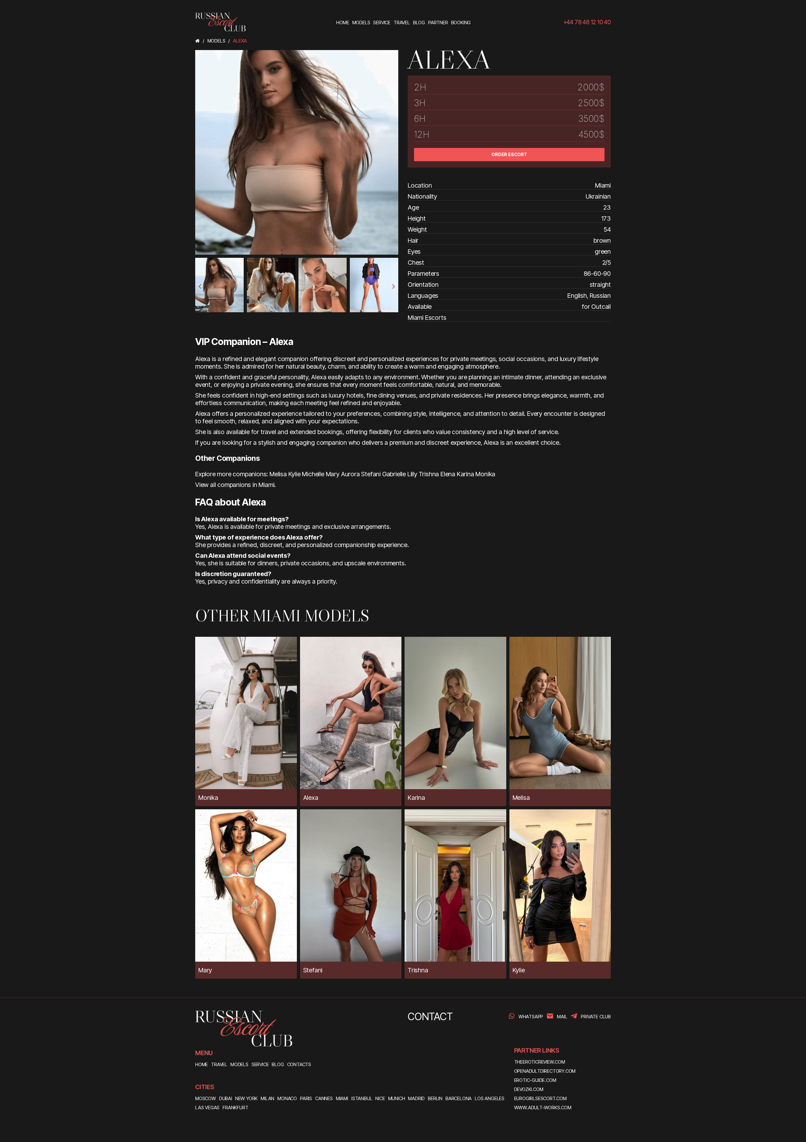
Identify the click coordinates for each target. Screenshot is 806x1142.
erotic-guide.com (535, 1080)
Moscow (205, 1098)
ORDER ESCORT (509, 154)
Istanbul (361, 1098)
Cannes (324, 1098)
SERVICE (260, 1064)
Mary (332, 474)
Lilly (412, 474)
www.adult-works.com (542, 1108)
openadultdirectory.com (545, 1071)
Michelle (313, 474)
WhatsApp (531, 1017)
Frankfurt (235, 1108)
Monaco (287, 1098)
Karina (465, 474)
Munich (396, 1098)
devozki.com (528, 1089)
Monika (485, 474)
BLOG (278, 1064)
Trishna (429, 474)
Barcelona (459, 1098)
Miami (342, 1098)
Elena (447, 474)
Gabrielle (394, 474)
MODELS (239, 1064)
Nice (380, 1098)
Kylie (294, 474)
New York (246, 1098)
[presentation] (200, 286)
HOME (201, 1064)
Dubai (225, 1098)
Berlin (435, 1098)
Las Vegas (207, 1108)
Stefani (371, 474)
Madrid (416, 1098)
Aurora (350, 474)
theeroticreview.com (539, 1062)
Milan (267, 1098)
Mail (562, 1017)
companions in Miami (245, 485)
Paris (306, 1098)
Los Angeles (489, 1098)
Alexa (310, 797)
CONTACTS (299, 1064)
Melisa (278, 474)
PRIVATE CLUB (596, 1017)
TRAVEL (219, 1064)
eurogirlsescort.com (540, 1098)
